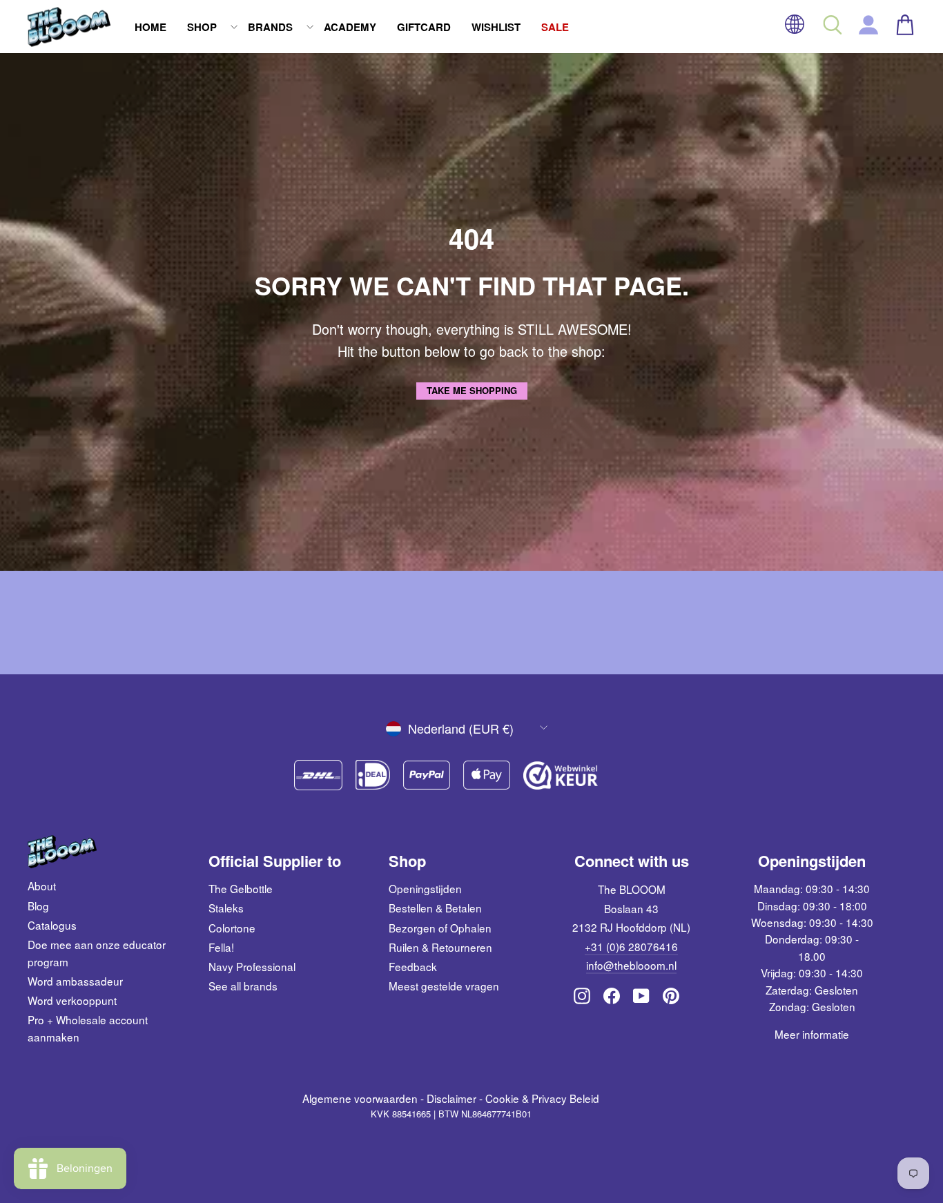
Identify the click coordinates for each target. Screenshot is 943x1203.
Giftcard (424, 27)
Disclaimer (451, 1098)
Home (150, 27)
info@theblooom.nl (631, 964)
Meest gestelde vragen (444, 985)
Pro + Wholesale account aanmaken (88, 1028)
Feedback (413, 966)
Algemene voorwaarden (360, 1098)
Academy (350, 27)
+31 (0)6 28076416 (631, 946)
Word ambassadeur (75, 980)
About (42, 885)
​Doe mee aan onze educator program (97, 952)
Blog (38, 905)
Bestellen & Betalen (435, 907)
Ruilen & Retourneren (440, 947)
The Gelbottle (240, 888)
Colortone (231, 927)
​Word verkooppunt (72, 1000)
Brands (270, 27)
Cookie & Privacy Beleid (542, 1098)
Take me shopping (472, 390)
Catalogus (52, 924)
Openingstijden (425, 888)
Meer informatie (812, 1033)
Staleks (226, 907)
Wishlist (496, 27)
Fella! (221, 947)
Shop (202, 27)
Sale (555, 27)
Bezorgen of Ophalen (440, 927)
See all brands (243, 985)
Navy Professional (251, 966)
